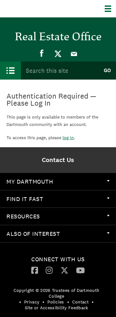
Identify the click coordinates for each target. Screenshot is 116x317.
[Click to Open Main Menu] (10, 71)
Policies (55, 302)
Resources (23, 216)
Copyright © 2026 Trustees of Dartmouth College (56, 293)
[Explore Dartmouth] (110, 8)
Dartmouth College (38, 8)
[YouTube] (80, 269)
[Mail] (74, 53)
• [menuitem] (20, 302)
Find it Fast (24, 199)
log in (68, 137)
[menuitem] (42, 53)
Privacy (31, 302)
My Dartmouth (29, 181)
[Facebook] (42, 53)
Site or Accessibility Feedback (56, 308)
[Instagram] (49, 269)
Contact (80, 302)
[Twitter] (58, 53)
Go (107, 70)
